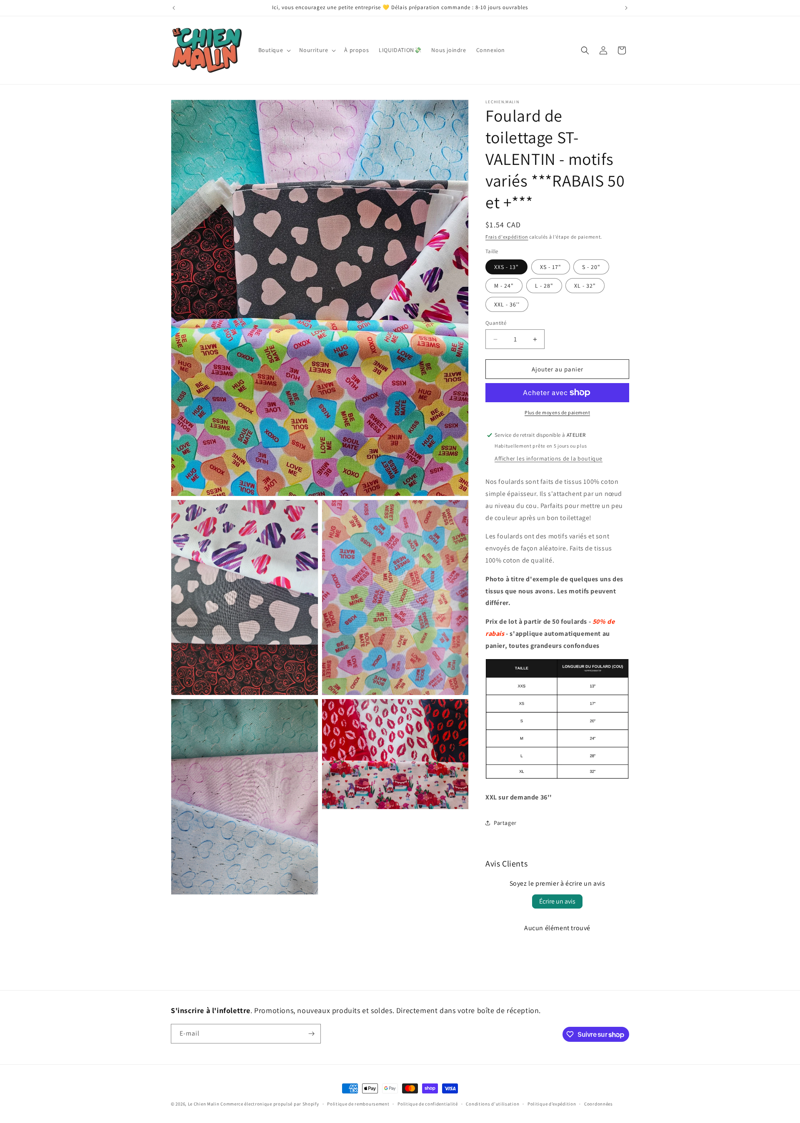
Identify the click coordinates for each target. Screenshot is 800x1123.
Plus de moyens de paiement (557, 412)
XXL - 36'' (507, 304)
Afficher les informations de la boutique (548, 458)
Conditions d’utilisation (492, 1104)
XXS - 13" (506, 267)
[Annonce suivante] (626, 8)
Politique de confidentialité (428, 1104)
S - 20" (591, 267)
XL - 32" (585, 285)
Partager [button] (505, 823)
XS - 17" (550, 267)
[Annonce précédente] (174, 8)
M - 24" (504, 285)
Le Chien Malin (204, 1104)
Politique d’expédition (552, 1104)
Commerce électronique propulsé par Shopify (269, 1104)
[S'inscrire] (311, 1033)
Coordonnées (598, 1104)
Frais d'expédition (506, 237)
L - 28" (544, 285)
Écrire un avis (557, 901)
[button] (274, 50)
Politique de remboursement (358, 1104)
